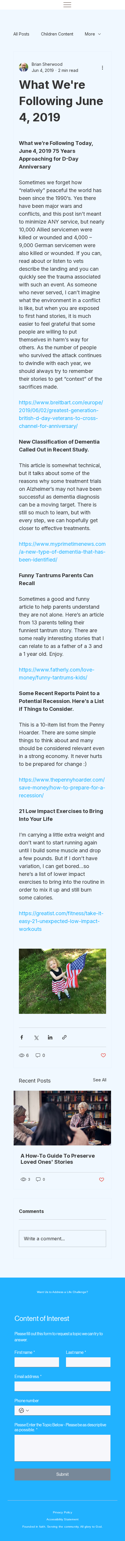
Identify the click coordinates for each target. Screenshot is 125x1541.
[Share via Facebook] (21, 1037)
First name (25, 1352)
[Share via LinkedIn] (50, 1037)
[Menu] (67, 5)
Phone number (27, 1400)
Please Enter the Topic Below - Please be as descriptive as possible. (60, 1427)
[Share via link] (64, 1037)
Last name (76, 1352)
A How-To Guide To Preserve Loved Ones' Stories (58, 1159)
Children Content (57, 33)
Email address (28, 1376)
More (90, 33)
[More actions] (102, 67)
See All (99, 1079)
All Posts (21, 33)
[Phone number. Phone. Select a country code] (24, 1410)
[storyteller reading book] (62, 1118)
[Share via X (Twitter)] (36, 1037)
